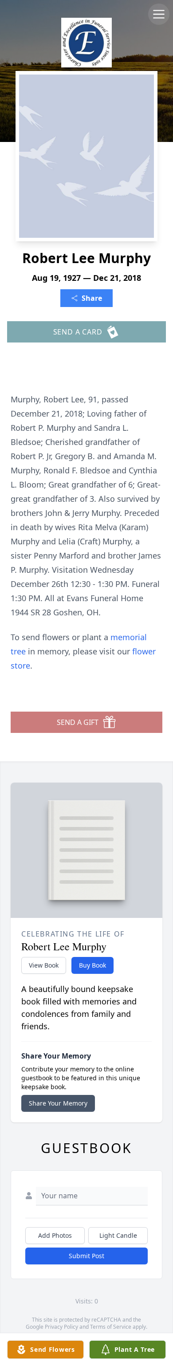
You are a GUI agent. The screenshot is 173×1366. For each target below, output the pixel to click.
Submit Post (86, 1256)
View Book (44, 965)
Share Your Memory (58, 1103)
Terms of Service (110, 1327)
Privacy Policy (61, 1327)
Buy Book (92, 965)
